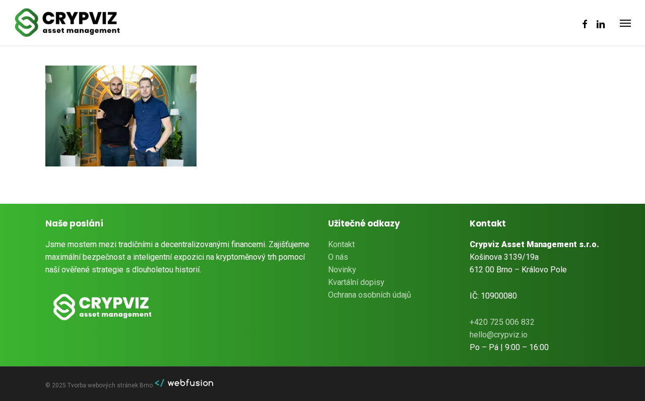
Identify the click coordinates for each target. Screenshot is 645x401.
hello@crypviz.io (499, 334)
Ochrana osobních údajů (369, 295)
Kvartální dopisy (356, 282)
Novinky (342, 269)
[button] (625, 23)
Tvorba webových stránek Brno (111, 385)
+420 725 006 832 (502, 322)
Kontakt (341, 244)
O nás (338, 257)
